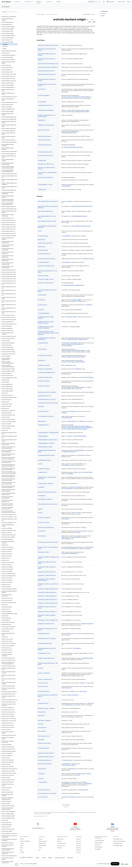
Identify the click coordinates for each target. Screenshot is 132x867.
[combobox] (94, 1)
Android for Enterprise (25, 841)
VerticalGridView (76, 344)
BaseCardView (41, 239)
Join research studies (118, 845)
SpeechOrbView (42, 768)
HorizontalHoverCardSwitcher (46, 416)
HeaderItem (41, 406)
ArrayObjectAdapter (43, 236)
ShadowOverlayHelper (43, 748)
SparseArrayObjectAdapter (45, 763)
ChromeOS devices (61, 843)
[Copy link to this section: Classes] (44, 196)
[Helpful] (92, 14)
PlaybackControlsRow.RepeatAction (47, 592)
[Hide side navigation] (16, 864)
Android (22, 839)
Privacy (40, 847)
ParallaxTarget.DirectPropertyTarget (48, 542)
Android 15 (78, 843)
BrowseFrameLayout (43, 250)
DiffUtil (73, 301)
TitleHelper (41, 773)
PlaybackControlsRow (88, 258)
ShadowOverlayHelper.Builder (46, 753)
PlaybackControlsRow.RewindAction (47, 596)
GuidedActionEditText (44, 381)
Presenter (69, 201)
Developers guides (99, 842)
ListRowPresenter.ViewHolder (46, 483)
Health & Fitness (42, 843)
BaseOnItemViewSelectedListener (47, 74)
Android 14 (78, 845)
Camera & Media (42, 845)
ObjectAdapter (67, 236)
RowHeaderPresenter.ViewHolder (46, 708)
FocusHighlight (42, 101)
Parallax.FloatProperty (44, 517)
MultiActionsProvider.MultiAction (47, 492)
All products (70, 857)
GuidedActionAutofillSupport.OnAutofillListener (47, 116)
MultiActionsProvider (44, 130)
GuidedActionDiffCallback (45, 377)
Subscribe (115, 863)
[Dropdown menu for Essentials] (21, 1)
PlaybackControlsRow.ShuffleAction (47, 599)
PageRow (40, 509)
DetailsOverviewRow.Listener (46, 279)
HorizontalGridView (67, 345)
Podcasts (22, 852)
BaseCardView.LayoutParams (45, 243)
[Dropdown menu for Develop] (42, 1)
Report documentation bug (119, 841)
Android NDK (97, 849)
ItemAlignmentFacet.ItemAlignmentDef (48, 432)
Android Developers (41, 14)
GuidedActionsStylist (44, 386)
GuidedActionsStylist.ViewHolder (47, 392)
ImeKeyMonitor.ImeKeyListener (46, 125)
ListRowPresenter (42, 472)
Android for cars (61, 845)
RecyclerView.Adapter (80, 436)
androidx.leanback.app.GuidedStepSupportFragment (75, 111)
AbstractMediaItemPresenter (69, 132)
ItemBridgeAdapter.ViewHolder (46, 443)
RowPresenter (70, 633)
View (77, 668)
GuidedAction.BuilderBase (45, 369)
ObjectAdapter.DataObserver (45, 499)
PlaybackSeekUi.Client (44, 653)
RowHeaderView (69, 704)
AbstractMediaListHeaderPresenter (47, 221)
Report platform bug (117, 839)
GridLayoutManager (43, 343)
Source (21, 845)
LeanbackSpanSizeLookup (44, 460)
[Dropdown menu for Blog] (62, 1)
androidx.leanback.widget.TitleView (81, 773)
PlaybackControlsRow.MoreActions (47, 571)
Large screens (60, 839)
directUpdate (76, 537)
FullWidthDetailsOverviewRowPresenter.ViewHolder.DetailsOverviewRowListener (48, 333)
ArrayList (83, 236)
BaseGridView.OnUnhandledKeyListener (48, 63)
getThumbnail (77, 648)
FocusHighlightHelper (44, 313)
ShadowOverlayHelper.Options (46, 756)
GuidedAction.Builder (44, 365)
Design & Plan (28, 1)
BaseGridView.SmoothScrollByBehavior (48, 67)
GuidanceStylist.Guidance (45, 355)
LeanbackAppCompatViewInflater (46, 455)
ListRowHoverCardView (44, 468)
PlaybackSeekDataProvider (45, 643)
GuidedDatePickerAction (44, 395)
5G (39, 850)
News (21, 847)
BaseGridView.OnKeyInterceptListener (48, 45)
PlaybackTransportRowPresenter (46, 658)
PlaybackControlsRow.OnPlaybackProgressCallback (46, 579)
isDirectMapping (66, 538)
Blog (60, 1)
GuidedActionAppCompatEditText (46, 372)
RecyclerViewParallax (43, 691)
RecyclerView (83, 691)
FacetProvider (42, 89)
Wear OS (59, 841)
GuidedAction (41, 360)
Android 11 (78, 852)
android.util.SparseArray (68, 765)
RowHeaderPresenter (43, 703)
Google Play (49, 1)
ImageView (82, 421)
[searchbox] (9, 12)
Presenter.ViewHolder (44, 673)
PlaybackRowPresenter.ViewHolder (47, 638)
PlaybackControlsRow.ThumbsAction (47, 611)
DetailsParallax (42, 295)
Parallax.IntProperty (43, 522)
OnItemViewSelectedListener (45, 155)
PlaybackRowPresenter (44, 633)
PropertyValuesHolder (72, 548)
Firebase (50, 857)
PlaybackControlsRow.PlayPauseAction (48, 588)
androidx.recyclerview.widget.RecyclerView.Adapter (76, 96)
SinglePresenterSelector (45, 760)
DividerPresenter (42, 304)
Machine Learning (43, 841)
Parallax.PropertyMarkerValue (46, 527)
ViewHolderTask (42, 189)
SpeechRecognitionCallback (45, 177)
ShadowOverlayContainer (69, 451)
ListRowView (70, 473)
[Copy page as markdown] (91, 19)
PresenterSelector (43, 683)
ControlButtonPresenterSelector (47, 258)
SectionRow (41, 739)
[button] (9, 16)
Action (83, 136)
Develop (39, 1)
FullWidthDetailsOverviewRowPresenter (74, 285)
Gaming (40, 839)
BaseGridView (41, 246)
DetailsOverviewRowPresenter (46, 282)
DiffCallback (41, 299)
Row (68, 275)
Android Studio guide (99, 840)
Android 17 (78, 839)
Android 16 (78, 841)
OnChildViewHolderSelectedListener (73, 147)
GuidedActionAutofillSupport (46, 110)
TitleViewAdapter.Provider (45, 184)
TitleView (40, 778)
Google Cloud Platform (60, 857)
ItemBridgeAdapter (43, 436)
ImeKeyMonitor (42, 120)
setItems (79, 301)
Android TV (59, 847)
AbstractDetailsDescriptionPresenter (48, 201)
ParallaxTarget (83, 531)
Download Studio (98, 847)
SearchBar (40, 724)
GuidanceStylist (42, 349)
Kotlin (89, 22)
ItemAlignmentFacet (43, 425)
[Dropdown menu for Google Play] (53, 1)
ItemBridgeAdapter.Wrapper (45, 446)
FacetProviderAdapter (44, 95)
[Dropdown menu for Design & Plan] (33, 1)
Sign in (128, 1)
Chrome (43, 857)
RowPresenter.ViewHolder (44, 720)
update (63, 537)
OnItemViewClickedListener (45, 152)
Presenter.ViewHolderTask (45, 679)
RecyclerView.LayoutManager (69, 343)
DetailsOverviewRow (43, 275)
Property (78, 512)
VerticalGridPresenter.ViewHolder (47, 793)
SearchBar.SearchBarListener (46, 164)
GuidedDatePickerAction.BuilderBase (48, 403)
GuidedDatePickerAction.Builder (47, 399)
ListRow (40, 463)
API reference (6, 6)
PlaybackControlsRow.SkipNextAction (48, 603)
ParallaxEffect (42, 531)
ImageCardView (42, 421)
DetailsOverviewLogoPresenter (46, 265)
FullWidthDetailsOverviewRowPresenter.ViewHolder (45, 327)
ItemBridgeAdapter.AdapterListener (47, 439)
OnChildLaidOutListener (44, 140)
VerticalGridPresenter (44, 789)
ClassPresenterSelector (44, 253)
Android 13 (78, 847)
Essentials (16, 1)
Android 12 (78, 850)
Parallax (40, 512)
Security (22, 843)
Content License (72, 812)
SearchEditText (42, 727)
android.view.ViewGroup (68, 411)
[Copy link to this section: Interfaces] (46, 40)
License (26, 863)
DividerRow (88, 304)
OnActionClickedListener (45, 136)
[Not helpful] (94, 14)
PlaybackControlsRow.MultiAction (47, 575)
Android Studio (121, 1)
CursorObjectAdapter (43, 262)
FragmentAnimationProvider (45, 105)
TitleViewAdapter (66, 186)
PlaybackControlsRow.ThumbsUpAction (48, 620)
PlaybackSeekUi (42, 160)
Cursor (82, 262)
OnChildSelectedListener (45, 144)
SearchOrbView (42, 731)
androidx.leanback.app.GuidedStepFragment (73, 350)
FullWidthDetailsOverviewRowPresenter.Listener (45, 322)
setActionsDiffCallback (87, 377)
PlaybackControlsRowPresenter (70, 553)
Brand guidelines (33, 863)
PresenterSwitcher (43, 686)
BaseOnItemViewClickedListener (46, 70)
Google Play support (117, 843)
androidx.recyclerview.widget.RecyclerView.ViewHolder (77, 427)
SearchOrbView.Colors (44, 736)
